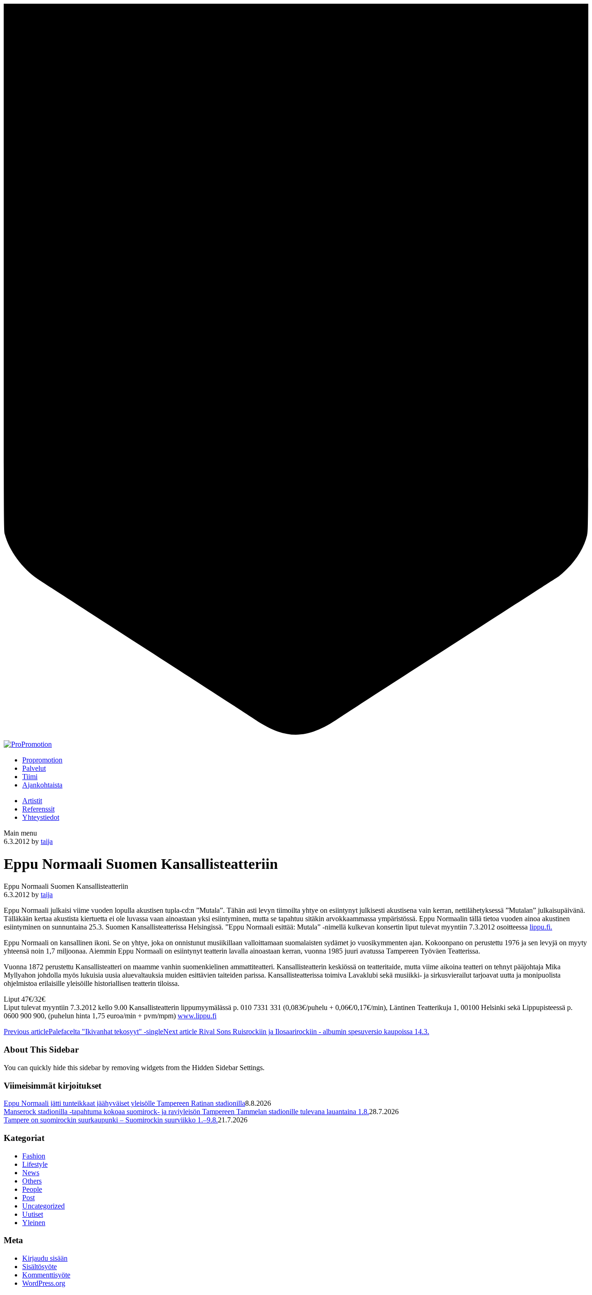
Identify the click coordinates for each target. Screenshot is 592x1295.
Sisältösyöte (39, 1266)
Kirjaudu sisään (45, 1258)
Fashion (33, 1156)
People (32, 1189)
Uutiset (32, 1214)
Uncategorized (43, 1206)
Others (32, 1181)
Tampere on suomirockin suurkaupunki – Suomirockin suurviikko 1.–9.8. (111, 1120)
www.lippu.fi (197, 1016)
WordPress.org (43, 1283)
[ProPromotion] (28, 744)
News (30, 1173)
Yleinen (33, 1223)
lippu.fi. (541, 927)
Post (28, 1198)
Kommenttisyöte (46, 1275)
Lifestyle (35, 1164)
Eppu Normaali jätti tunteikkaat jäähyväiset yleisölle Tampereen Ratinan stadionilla (124, 1103)
